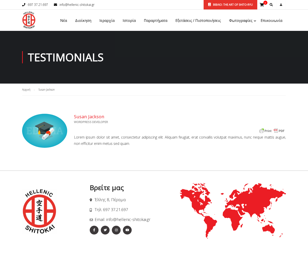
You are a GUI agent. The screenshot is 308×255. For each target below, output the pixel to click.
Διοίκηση (83, 20)
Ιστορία (129, 20)
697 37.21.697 (38, 4)
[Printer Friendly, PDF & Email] (272, 130)
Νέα (63, 20)
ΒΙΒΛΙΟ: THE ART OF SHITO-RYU (232, 5)
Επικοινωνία (271, 20)
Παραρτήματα (155, 20)
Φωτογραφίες (241, 20)
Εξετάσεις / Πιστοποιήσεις (198, 20)
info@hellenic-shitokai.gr (77, 4)
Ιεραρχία (107, 20)
